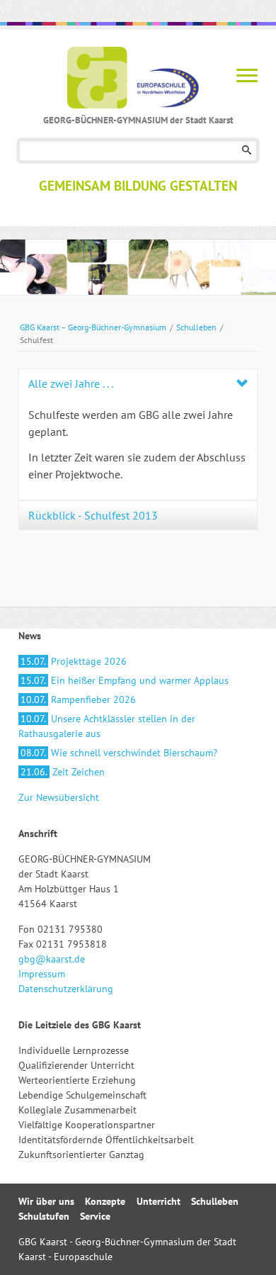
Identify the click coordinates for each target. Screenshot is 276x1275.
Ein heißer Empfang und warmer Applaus (125, 680)
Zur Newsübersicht (58, 797)
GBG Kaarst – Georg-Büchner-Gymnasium (93, 327)
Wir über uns (46, 1201)
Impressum (41, 973)
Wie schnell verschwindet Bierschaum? (119, 752)
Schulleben (196, 327)
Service (95, 1216)
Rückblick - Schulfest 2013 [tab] (93, 515)
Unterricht (158, 1201)
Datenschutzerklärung (65, 988)
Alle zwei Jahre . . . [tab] (70, 383)
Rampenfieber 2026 (78, 699)
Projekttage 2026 (74, 661)
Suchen (246, 150)
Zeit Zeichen (63, 771)
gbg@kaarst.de (51, 959)
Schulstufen (43, 1216)
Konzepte (105, 1201)
